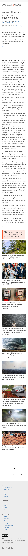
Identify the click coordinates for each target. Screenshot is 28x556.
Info (4, 509)
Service (4, 485)
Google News (18, 25)
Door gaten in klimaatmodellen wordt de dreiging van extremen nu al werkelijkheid (13, 355)
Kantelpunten (7, 527)
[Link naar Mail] (22, 474)
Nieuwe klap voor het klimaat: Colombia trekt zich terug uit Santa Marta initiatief (13, 282)
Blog (5, 494)
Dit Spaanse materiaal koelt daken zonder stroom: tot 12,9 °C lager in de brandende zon (13, 447)
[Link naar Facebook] (6, 474)
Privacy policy (7, 491)
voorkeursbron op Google (16, 27)
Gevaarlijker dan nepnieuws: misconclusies (11, 15)
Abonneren (6, 489)
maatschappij (9, 22)
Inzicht (5, 505)
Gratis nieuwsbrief (8, 487)
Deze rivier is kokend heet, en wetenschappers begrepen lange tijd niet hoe (14, 425)
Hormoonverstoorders (9, 525)
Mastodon (6, 496)
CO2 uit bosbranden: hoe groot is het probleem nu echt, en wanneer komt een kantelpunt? (13, 377)
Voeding (6, 523)
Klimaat (5, 520)
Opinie (5, 507)
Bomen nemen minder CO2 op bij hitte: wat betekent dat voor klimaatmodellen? (13, 257)
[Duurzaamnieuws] (11, 5)
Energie (5, 516)
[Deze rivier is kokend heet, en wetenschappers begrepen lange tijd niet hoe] (14, 415)
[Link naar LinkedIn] (14, 474)
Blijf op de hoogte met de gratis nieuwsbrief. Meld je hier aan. (14, 234)
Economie (6, 518)
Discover (4, 27)
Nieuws (5, 503)
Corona (5, 529)
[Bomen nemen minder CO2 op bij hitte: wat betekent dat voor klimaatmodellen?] (14, 247)
